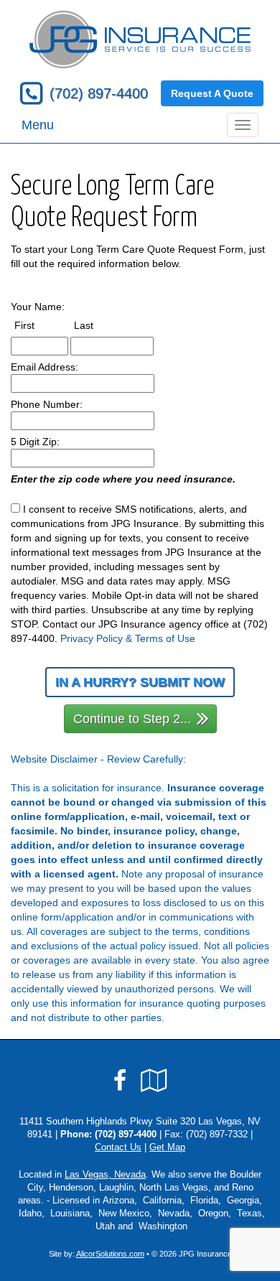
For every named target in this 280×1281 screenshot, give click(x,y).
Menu (38, 125)
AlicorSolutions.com (110, 1253)
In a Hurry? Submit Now (140, 682)
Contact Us (118, 1147)
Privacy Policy (91, 638)
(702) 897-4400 (99, 93)
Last (97, 325)
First (37, 325)
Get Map (167, 1147)
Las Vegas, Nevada (105, 1175)
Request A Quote (212, 93)
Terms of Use (165, 638)
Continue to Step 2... (132, 719)
